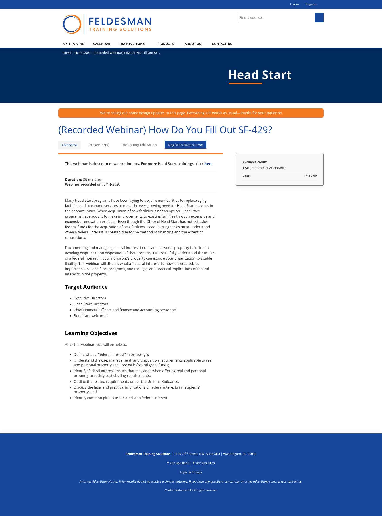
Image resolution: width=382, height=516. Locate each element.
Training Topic (132, 44)
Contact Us (222, 44)
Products (165, 44)
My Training (73, 44)
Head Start (82, 53)
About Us (193, 44)
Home (67, 53)
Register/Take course (185, 144)
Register (312, 4)
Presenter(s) (99, 144)
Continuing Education (139, 144)
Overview (69, 144)
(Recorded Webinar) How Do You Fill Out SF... (127, 53)
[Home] (107, 21)
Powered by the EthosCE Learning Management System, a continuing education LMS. (191, 501)
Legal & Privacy (191, 472)
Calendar (101, 44)
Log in (294, 4)
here (208, 163)
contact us (294, 481)
